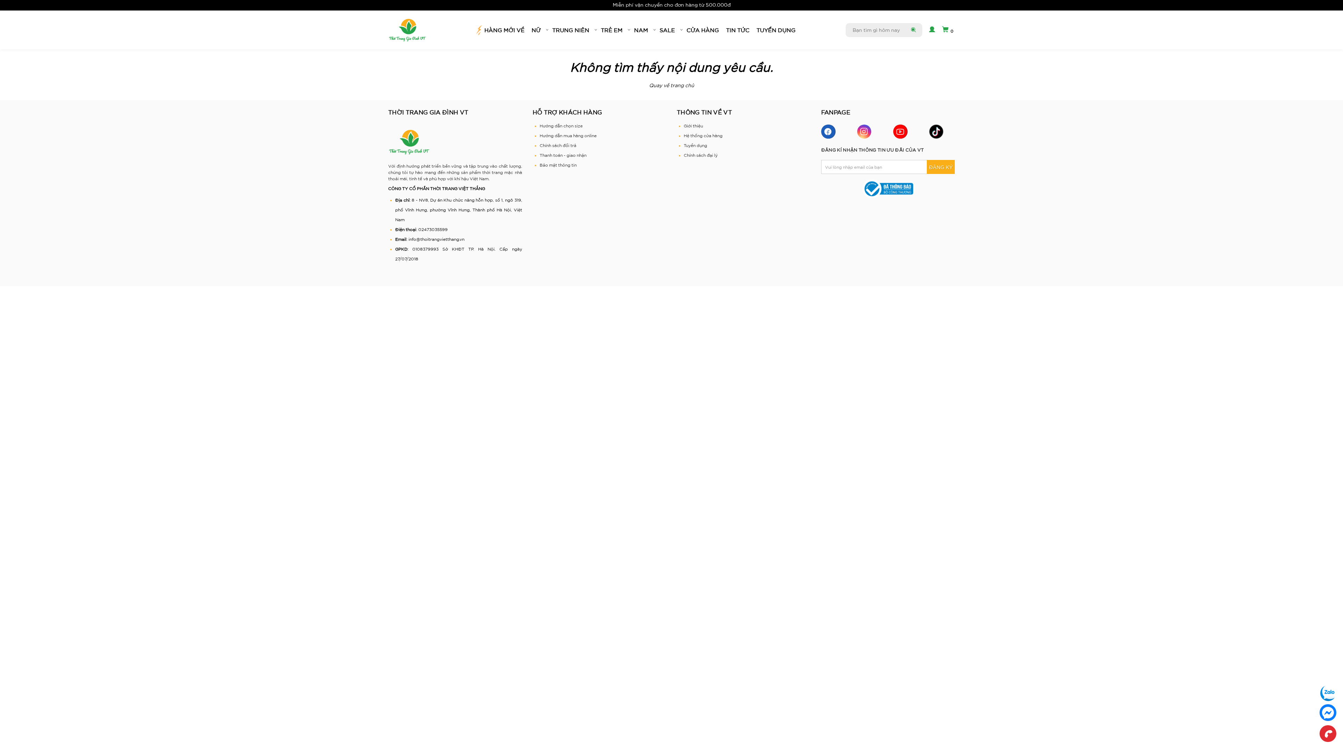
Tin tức (737, 30)
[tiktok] (936, 132)
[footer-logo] (409, 142)
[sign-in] (931, 30)
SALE (667, 30)
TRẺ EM (612, 30)
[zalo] (1327, 693)
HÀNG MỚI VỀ (504, 30)
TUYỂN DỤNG (776, 30)
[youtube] (900, 132)
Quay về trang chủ (671, 85)
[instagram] (864, 132)
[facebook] (828, 132)
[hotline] (1328, 733)
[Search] (912, 30)
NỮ (536, 30)
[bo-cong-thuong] (888, 188)
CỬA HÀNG (703, 30)
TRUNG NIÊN (570, 30)
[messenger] (1328, 712)
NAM (641, 30)
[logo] (407, 30)
